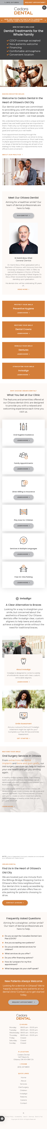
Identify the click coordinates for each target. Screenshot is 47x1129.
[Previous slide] (1, 20)
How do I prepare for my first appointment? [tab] (18, 963)
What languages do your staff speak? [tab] (22, 969)
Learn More (22, 313)
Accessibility (18, 1116)
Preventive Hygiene (23, 308)
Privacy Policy (9, 1116)
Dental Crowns (23, 329)
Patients (23, 1097)
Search (25, 1116)
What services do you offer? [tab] (17, 954)
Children (23, 1090)
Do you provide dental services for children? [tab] (20, 948)
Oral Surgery (23, 1087)
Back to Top (39, 1116)
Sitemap (31, 1116)
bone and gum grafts (28, 763)
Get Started (22, 738)
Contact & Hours (14, 903)
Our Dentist (22, 215)
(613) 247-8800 (23, 1067)
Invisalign (23, 370)
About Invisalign (23, 669)
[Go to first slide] (45, 20)
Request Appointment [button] (35, 2)
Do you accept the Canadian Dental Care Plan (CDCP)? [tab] (23, 937)
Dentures (23, 349)
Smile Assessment (23, 723)
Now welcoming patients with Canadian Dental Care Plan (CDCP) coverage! (23, 20)
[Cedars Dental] (23, 14)
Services (23, 1084)
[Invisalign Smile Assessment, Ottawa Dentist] (23, 715)
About (23, 1081)
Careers (23, 1100)
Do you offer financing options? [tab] (19, 958)
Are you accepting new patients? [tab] (20, 943)
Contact (23, 1103)
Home (23, 1077)
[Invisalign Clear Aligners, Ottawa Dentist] (23, 661)
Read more (23, 289)
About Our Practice (11, 154)
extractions (15, 760)
